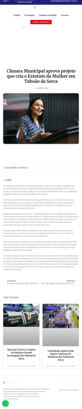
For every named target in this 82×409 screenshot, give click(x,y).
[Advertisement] (41, 46)
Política (16, 15)
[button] (23, 27)
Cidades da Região (48, 15)
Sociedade (30, 15)
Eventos (65, 15)
